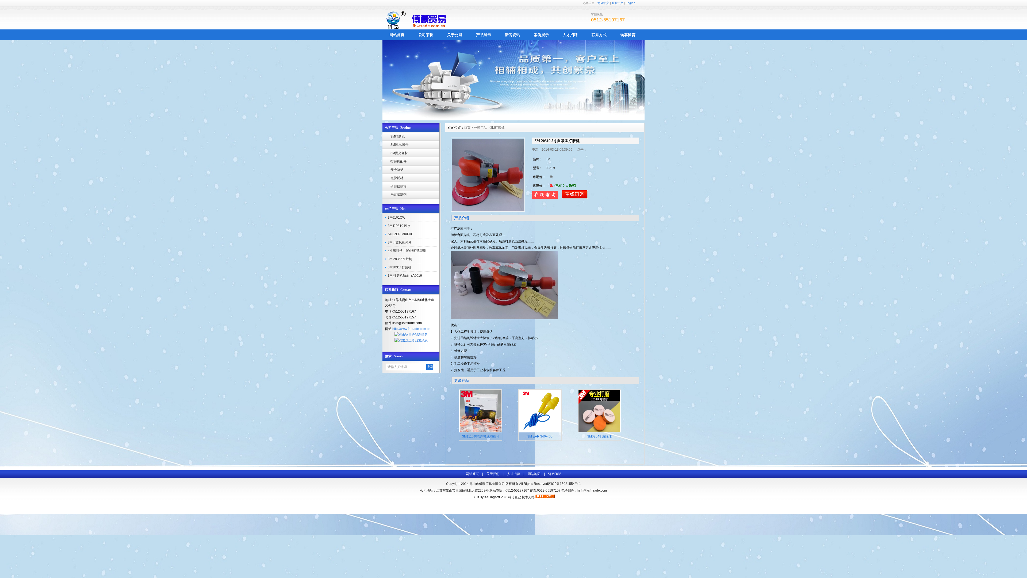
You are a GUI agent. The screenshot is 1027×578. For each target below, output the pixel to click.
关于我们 (492, 474)
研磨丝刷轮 (398, 186)
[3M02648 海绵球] (599, 431)
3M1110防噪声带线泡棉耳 (480, 436)
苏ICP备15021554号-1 (564, 484)
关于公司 (454, 35)
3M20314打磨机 (399, 267)
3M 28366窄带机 (400, 259)
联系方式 (599, 35)
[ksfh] (513, 119)
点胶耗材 (396, 178)
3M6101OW (396, 217)
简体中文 (603, 3)
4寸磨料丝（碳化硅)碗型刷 (407, 251)
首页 (467, 128)
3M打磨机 (397, 136)
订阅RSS (554, 474)
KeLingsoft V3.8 (495, 497)
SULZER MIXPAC (400, 234)
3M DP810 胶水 (399, 226)
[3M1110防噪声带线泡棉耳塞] (480, 431)
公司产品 (480, 128)
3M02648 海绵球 (599, 436)
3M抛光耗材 (399, 153)
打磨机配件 (398, 161)
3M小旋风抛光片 (400, 242)
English (630, 3)
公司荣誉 (425, 35)
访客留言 (627, 35)
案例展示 (541, 35)
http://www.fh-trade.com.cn (411, 329)
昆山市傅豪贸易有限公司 (487, 484)
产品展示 (483, 35)
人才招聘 (570, 35)
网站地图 (534, 474)
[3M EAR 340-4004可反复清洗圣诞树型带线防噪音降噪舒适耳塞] (540, 431)
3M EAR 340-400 (540, 436)
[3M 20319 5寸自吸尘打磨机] (488, 175)
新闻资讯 (512, 35)
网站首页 (396, 35)
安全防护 (396, 170)
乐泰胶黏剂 (398, 194)
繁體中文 (617, 3)
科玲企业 (514, 497)
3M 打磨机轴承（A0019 (405, 275)
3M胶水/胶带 (399, 145)
